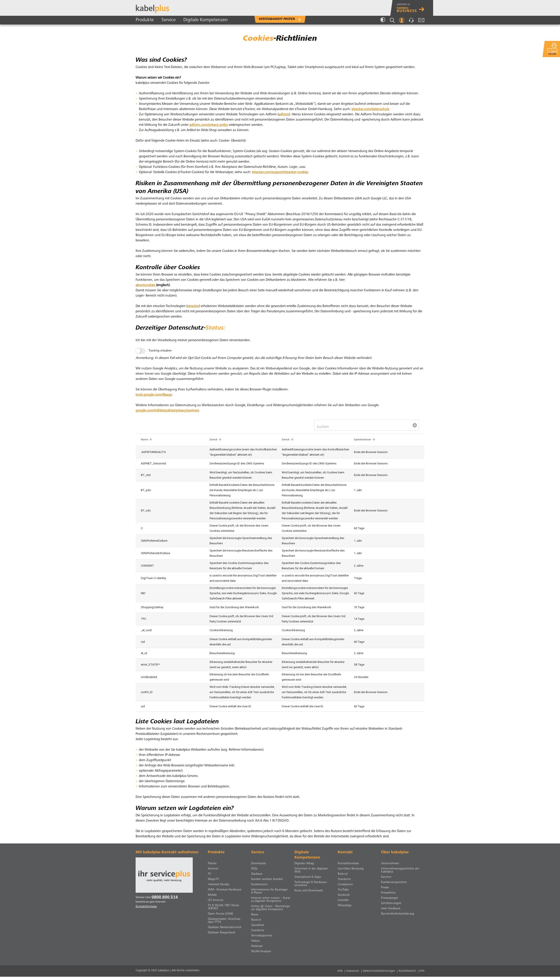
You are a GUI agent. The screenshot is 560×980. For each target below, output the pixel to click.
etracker (193, 306)
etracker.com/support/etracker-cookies (280, 172)
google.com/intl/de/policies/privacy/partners (167, 410)
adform (283, 114)
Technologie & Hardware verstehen (310, 884)
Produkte (145, 20)
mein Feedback (391, 908)
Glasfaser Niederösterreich (225, 927)
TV (209, 874)
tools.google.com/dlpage (154, 395)
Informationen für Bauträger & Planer (269, 891)
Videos (255, 941)
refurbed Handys (218, 884)
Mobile (212, 895)
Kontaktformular (348, 863)
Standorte (257, 930)
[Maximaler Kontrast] (382, 20)
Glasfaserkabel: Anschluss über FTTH (224, 921)
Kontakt (411, 20)
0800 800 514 (165, 897)
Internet (213, 868)
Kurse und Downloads (308, 890)
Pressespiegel (389, 898)
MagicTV (213, 879)
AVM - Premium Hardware (225, 889)
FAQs (254, 868)
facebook (344, 895)
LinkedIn (343, 900)
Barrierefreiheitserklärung (397, 913)
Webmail (421, 20)
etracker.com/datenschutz (370, 109)
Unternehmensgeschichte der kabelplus (400, 870)
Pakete (212, 863)
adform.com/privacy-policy (208, 125)
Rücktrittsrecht (407, 971)
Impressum (352, 971)
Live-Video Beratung (351, 868)
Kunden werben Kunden (267, 879)
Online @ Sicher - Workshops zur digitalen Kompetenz (270, 908)
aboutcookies (145, 285)
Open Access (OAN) (220, 913)
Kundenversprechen (394, 882)
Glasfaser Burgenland (221, 932)
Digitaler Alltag (304, 863)
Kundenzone (259, 884)
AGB (340, 971)
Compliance (345, 884)
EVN (421, 971)
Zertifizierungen (391, 903)
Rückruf (256, 920)
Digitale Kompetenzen (205, 20)
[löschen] (415, 425)
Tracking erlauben (160, 350)
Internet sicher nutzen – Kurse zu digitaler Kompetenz (270, 900)
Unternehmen (390, 863)
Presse (385, 887)
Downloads (258, 863)
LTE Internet (215, 900)
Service (168, 20)
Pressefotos (388, 892)
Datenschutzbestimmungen (379, 971)
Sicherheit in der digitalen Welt (311, 870)
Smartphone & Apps (307, 877)
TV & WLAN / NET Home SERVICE (223, 907)
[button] (147, 440)
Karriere (386, 877)
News (254, 914)
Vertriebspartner (261, 935)
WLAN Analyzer (261, 951)
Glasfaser (256, 874)
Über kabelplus (395, 852)
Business (412, 8)
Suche (392, 20)
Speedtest (257, 925)
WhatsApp (345, 905)
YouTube (343, 889)
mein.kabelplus (401, 20)
